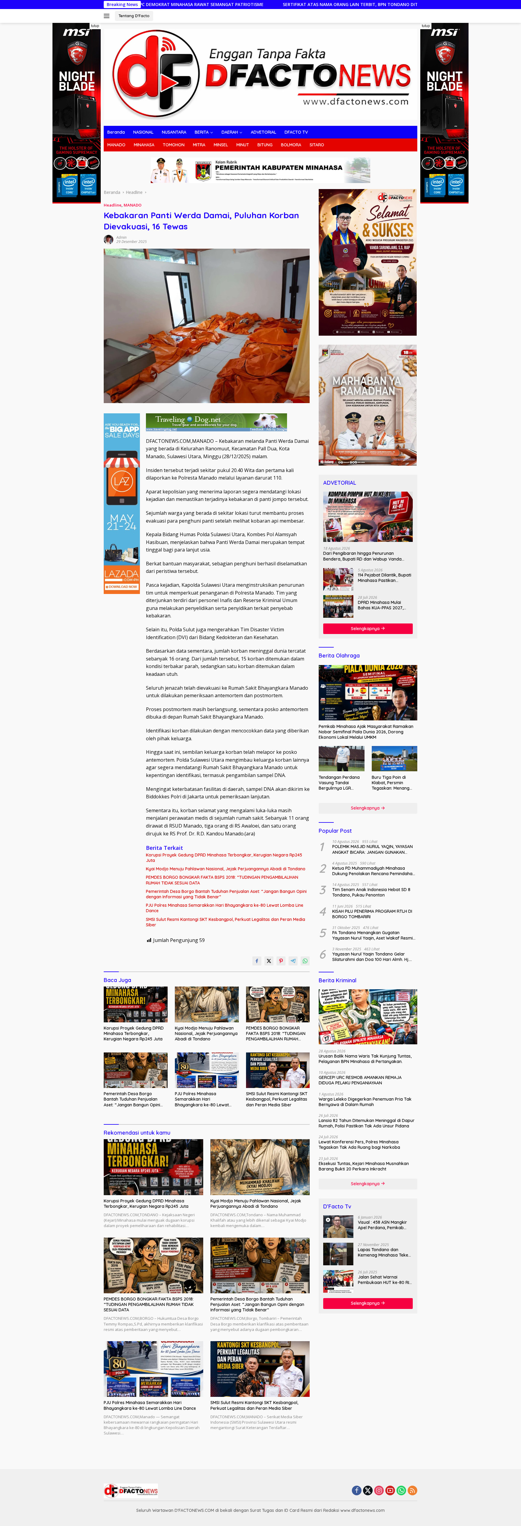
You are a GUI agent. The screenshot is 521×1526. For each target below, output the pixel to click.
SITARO (317, 145)
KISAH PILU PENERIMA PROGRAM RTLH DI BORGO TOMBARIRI (372, 913)
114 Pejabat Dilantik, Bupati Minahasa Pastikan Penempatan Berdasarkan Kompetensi (384, 577)
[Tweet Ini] (268, 960)
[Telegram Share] (293, 960)
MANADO (116, 145)
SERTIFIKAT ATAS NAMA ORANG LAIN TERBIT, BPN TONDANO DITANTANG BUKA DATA (259, 4)
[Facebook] (357, 1491)
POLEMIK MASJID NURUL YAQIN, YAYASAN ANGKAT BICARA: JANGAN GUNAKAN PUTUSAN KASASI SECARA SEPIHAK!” (372, 849)
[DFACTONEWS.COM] (260, 74)
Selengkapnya (366, 628)
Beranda (116, 132)
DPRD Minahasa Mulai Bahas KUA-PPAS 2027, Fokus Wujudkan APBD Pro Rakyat (384, 604)
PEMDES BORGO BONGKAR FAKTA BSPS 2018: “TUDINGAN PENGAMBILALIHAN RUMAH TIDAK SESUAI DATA (222, 880)
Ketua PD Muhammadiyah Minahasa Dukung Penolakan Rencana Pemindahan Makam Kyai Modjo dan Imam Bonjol (373, 870)
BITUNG (265, 145)
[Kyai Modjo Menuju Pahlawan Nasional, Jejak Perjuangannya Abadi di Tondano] (207, 1004)
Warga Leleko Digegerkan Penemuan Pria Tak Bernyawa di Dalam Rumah (365, 1101)
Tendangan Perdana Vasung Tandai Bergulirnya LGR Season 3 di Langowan (341, 782)
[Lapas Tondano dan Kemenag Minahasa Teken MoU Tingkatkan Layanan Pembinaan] (338, 1254)
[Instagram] (379, 1491)
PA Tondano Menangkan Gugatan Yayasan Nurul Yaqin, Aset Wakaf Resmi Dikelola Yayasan (372, 935)
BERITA (202, 132)
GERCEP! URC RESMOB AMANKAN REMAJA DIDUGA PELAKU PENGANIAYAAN (360, 1080)
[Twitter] (368, 1491)
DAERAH (230, 132)
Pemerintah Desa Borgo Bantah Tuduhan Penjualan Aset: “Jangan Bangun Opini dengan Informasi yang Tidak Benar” (226, 894)
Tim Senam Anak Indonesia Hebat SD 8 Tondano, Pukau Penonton (371, 892)
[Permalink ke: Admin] (108, 239)
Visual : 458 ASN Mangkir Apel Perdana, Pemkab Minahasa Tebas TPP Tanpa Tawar (382, 1225)
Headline (113, 205)
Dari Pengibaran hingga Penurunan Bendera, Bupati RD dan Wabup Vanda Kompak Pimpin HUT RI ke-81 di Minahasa (364, 556)
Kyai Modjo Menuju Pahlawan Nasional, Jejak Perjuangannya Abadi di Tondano (225, 869)
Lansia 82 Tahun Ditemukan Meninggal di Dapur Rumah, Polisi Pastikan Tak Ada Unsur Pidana (367, 1122)
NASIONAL (143, 132)
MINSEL (221, 145)
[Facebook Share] (256, 960)
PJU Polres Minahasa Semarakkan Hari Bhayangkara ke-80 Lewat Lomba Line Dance (224, 908)
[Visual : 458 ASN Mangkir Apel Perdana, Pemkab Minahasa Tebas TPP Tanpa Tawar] (338, 1226)
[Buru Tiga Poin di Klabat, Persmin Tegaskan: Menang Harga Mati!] (394, 759)
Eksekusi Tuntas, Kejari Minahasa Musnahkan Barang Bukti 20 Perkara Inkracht (364, 1166)
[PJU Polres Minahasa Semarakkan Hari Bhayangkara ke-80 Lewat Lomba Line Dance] (207, 1070)
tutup (95, 26)
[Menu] (108, 16)
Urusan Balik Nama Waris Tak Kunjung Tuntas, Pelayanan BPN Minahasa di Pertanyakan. (365, 1058)
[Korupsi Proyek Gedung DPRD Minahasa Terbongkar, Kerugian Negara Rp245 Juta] (136, 1004)
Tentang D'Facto (134, 15)
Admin (121, 237)
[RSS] (412, 1491)
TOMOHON (174, 145)
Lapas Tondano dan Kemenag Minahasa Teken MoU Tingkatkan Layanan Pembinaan (384, 1252)
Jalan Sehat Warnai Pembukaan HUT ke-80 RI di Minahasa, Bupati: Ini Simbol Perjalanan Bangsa (384, 1279)
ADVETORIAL (263, 132)
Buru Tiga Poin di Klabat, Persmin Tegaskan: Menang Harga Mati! (390, 782)
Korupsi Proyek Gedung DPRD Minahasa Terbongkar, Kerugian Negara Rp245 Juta (224, 857)
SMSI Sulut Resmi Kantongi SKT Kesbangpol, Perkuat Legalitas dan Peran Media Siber (225, 922)
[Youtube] (390, 1491)
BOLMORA (291, 145)
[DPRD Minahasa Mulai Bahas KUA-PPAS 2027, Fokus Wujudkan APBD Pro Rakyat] (338, 606)
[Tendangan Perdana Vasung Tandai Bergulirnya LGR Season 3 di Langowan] (341, 759)
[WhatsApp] (401, 1491)
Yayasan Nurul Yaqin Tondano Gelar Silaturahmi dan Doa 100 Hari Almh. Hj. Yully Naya (370, 956)
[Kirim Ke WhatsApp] (305, 960)
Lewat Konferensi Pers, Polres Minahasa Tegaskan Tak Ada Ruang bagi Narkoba (359, 1144)
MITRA (199, 145)
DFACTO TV (296, 132)
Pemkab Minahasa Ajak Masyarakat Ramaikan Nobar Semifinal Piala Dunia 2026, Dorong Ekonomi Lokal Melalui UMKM (366, 731)
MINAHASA (144, 145)
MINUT (242, 145)
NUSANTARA (174, 132)
